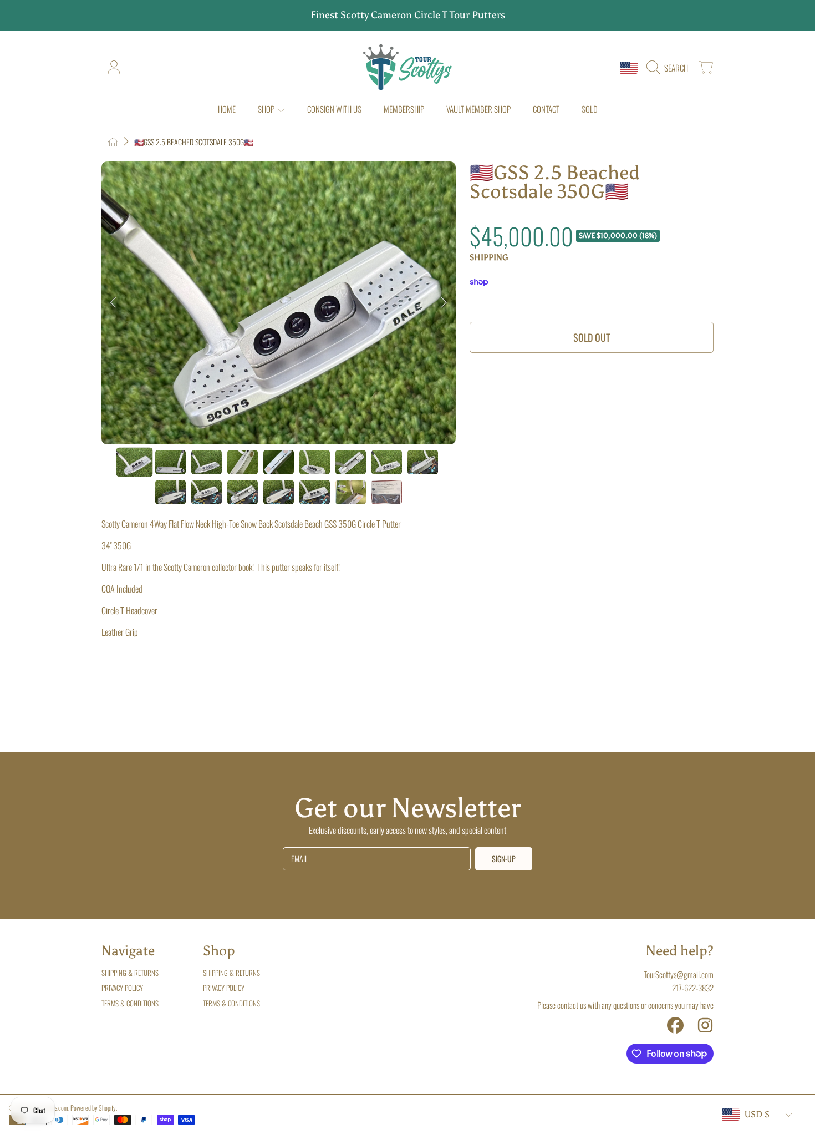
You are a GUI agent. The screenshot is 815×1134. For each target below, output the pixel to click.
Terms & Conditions (130, 1003)
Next (444, 303)
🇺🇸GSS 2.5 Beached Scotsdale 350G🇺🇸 (193, 142)
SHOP (267, 109)
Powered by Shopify (93, 1107)
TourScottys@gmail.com (679, 974)
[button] (670, 67)
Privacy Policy (122, 987)
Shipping (489, 257)
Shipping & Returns (130, 972)
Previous (113, 303)
